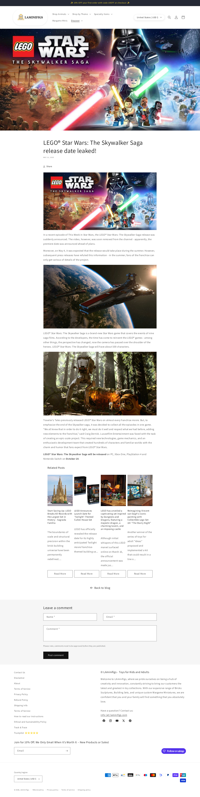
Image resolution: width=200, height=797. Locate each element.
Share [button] (49, 166)
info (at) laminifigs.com (114, 715)
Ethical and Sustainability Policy (30, 721)
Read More (60, 573)
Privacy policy (52, 790)
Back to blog (102, 588)
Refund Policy (21, 700)
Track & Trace (20, 727)
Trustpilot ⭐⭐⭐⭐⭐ (26, 732)
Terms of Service (22, 688)
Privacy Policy (21, 694)
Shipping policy (84, 790)
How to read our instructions (28, 716)
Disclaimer (19, 677)
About (17, 683)
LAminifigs (24, 790)
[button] (60, 14)
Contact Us (19, 672)
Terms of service (68, 790)
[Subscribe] (66, 750)
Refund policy (38, 790)
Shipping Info (21, 705)
